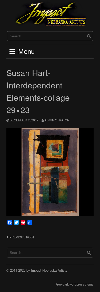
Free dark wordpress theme (74, 284)
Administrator (56, 120)
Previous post (21, 237)
